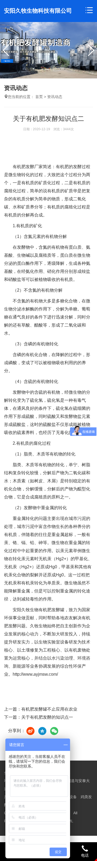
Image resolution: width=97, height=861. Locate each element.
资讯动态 (54, 97)
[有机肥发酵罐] (48, 50)
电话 (85, 855)
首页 (39, 97)
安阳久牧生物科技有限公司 (38, 11)
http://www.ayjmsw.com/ (35, 674)
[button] (90, 50)
